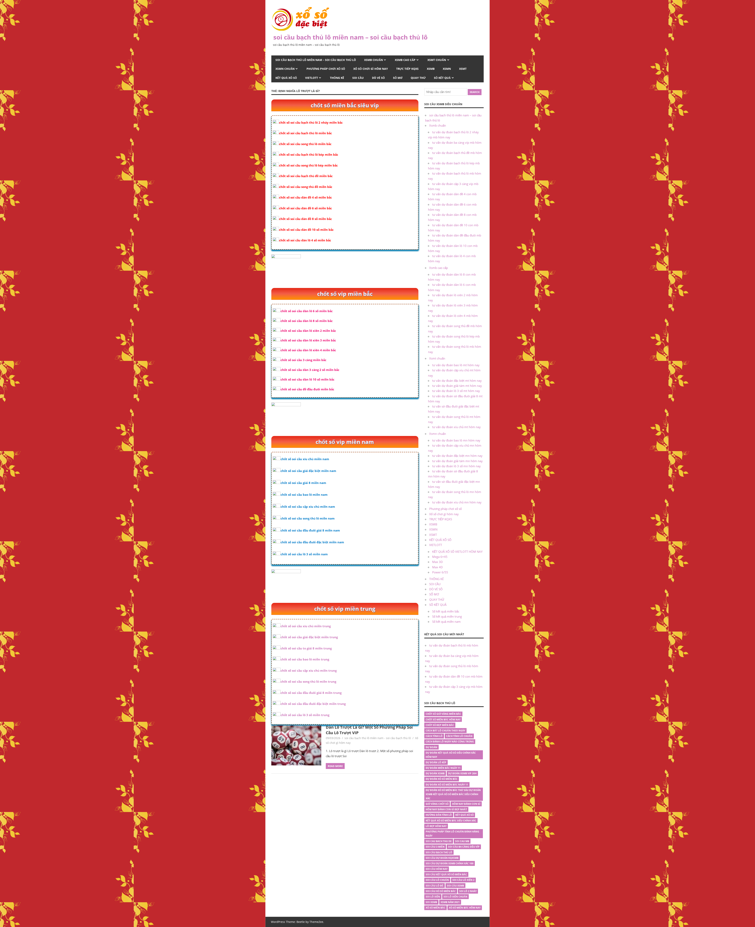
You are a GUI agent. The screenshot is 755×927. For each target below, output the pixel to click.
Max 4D (437, 567)
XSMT (463, 69)
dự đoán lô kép (436, 762)
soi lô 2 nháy (468, 891)
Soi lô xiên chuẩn (455, 896)
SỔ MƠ (397, 78)
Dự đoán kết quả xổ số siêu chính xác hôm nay (451, 755)
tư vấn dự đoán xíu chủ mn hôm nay (457, 502)
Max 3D (437, 562)
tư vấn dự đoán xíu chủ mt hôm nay (456, 427)
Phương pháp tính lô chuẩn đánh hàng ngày (452, 833)
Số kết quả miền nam (446, 622)
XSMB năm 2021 (450, 902)
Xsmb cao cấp (405, 60)
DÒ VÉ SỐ (378, 78)
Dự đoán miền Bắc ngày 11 (443, 768)
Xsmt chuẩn (436, 60)
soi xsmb (431, 902)
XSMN (447, 69)
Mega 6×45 (439, 557)
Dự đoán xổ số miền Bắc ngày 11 (447, 784)
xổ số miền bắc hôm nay (465, 907)
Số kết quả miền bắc (445, 611)
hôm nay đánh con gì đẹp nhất (446, 809)
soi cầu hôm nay (436, 869)
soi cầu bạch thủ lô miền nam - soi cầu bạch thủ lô (377, 738)
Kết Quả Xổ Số (464, 815)
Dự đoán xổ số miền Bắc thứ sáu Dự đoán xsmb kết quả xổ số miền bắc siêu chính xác (453, 794)
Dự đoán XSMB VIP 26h (462, 773)
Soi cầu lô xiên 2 (463, 880)
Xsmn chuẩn (285, 69)
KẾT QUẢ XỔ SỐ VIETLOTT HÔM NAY (457, 552)
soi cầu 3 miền (435, 846)
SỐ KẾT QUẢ (442, 78)
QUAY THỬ (418, 78)
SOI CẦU (358, 78)
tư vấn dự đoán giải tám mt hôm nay (457, 386)
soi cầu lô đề (434, 885)
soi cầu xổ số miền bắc (441, 891)
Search (475, 92)
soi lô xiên (433, 896)
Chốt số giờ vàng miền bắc (443, 713)
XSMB (431, 69)
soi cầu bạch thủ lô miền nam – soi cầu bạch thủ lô (350, 37)
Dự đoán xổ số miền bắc (442, 779)
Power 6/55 (440, 572)
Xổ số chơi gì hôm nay (370, 69)
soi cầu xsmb (455, 885)
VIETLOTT (311, 78)
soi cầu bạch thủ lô (439, 852)
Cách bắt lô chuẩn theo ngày (445, 730)
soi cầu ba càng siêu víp (464, 846)
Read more (335, 766)
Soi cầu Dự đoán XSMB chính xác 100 (449, 863)
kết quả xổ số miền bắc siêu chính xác (451, 820)
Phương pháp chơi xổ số (326, 69)
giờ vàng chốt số (437, 804)
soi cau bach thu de (439, 841)
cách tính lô (434, 736)
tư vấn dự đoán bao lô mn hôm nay (456, 440)
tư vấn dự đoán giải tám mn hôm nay (457, 461)
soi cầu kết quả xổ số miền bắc (446, 874)
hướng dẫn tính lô (439, 815)
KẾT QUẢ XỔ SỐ (286, 78)
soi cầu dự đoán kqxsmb (442, 858)
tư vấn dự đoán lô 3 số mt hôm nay (456, 391)
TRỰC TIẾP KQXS (407, 69)
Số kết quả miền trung (447, 616)
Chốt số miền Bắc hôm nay (443, 719)
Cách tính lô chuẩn (459, 736)
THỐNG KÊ (337, 78)
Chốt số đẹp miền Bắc (440, 725)
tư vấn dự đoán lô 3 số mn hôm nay (456, 466)
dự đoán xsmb (435, 773)
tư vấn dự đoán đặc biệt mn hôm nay (457, 456)
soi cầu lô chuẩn (437, 880)
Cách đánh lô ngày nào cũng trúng (450, 741)
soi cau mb (462, 841)
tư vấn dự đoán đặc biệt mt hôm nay (457, 381)
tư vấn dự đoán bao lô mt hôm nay (456, 365)
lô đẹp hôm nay (436, 826)
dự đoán (431, 747)
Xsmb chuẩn (373, 60)
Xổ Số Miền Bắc (435, 907)
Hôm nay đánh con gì (466, 804)
